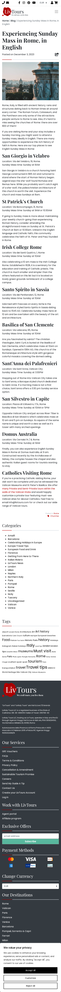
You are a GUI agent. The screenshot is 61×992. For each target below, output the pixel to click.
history (44, 639)
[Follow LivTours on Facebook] (19, 2)
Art (33, 631)
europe (33, 635)
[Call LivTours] (3, 2)
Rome (56, 513)
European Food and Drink (22, 549)
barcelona (7, 635)
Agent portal (9, 814)
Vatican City (25, 672)
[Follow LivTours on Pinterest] (28, 2)
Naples (11, 573)
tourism (35, 661)
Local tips (38, 646)
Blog (13, 20)
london (46, 645)
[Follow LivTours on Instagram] (24, 2)
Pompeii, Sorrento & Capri (16, 931)
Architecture (25, 632)
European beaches (47, 635)
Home (5, 20)
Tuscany (12, 597)
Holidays (54, 640)
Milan (11, 570)
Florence (13, 552)
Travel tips (36, 667)
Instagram (7, 646)
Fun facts (20, 640)
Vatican (12, 604)
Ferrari (6, 935)
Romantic (32, 657)
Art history (42, 631)
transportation (8, 668)
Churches (54, 516)
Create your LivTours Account (18, 792)
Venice (11, 608)
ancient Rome (14, 632)
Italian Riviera (15, 559)
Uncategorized (16, 601)
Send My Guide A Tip (13, 783)
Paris (10, 580)
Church (19, 636)
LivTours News (15, 563)
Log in (5, 797)
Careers (6, 779)
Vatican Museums (39, 672)
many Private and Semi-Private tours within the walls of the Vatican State (28, 490)
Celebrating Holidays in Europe (25, 542)
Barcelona (13, 539)
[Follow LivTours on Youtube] (34, 2)
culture (26, 635)
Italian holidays (19, 646)
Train (44, 662)
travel (21, 667)
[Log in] (52, 2)
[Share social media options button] (57, 54)
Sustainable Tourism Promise (18, 774)
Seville (11, 590)
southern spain (15, 662)
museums (25, 651)
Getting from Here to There (23, 556)
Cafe (14, 636)
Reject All (30, 985)
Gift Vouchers (9, 751)
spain (25, 662)
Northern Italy (15, 577)
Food (6, 640)
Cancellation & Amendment (17, 769)
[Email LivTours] (7, 2)
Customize (30, 978)
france (13, 640)
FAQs (5, 756)
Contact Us (8, 788)
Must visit (42, 651)
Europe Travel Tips (18, 546)
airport (5, 632)
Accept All (30, 970)
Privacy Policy (9, 765)
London (12, 566)
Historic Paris (31, 640)
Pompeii (12, 583)
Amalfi (11, 535)
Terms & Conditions (13, 760)
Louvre (10, 651)
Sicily (10, 594)
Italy (31, 645)
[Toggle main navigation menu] (56, 11)
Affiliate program (11, 818)
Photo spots (17, 657)
